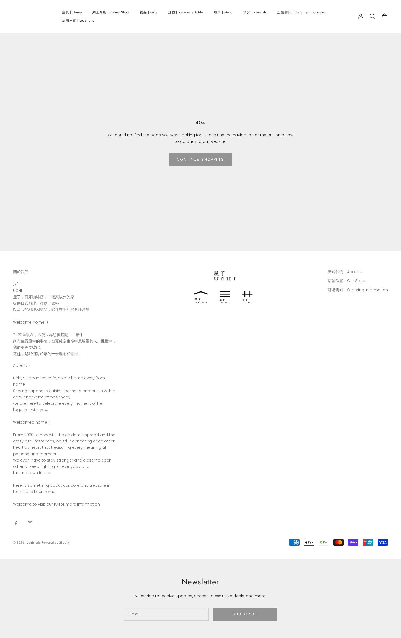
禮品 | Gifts (148, 12)
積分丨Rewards (255, 12)
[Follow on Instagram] (30, 523)
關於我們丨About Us (346, 271)
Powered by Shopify (56, 542)
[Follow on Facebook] (16, 523)
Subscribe (245, 614)
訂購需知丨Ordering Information (302, 12)
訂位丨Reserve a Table (185, 12)
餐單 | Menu (223, 12)
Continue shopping (200, 159)
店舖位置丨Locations (78, 20)
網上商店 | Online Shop (110, 12)
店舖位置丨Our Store (346, 280)
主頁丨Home (72, 12)
